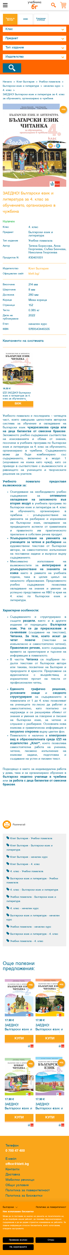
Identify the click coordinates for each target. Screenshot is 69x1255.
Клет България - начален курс (28, 857)
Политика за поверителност (28, 1190)
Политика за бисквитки (24, 1195)
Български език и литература (21, 86)
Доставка (13, 1174)
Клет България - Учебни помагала (30, 838)
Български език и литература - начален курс (33, 918)
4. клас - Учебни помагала (26, 871)
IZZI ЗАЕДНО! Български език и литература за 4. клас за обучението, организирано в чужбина (17, 396)
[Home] (34, 5)
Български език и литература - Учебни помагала (32, 880)
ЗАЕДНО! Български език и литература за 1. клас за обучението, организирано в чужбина (18, 1107)
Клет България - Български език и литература (29, 848)
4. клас (7, 90)
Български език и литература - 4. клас (33, 934)
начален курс (52, 86)
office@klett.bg (17, 1164)
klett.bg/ (34, 273)
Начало (7, 82)
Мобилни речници (20, 1180)
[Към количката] (63, 5)
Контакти (13, 1169)
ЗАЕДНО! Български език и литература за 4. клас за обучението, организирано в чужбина (34, 96)
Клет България (25, 82)
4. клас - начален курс (24, 908)
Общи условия (17, 1185)
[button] (10, 1207)
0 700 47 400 (16, 1150)
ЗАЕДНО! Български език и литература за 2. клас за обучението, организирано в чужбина (18, 1028)
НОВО (25, 19)
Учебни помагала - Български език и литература (31, 899)
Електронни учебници (41, 19)
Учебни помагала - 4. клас (26, 941)
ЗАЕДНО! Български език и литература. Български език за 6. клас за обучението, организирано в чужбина (49, 1107)
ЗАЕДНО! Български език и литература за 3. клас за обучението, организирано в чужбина (49, 1028)
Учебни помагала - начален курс (30, 927)
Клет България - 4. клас (24, 864)
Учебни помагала (49, 82)
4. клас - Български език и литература (33, 890)
